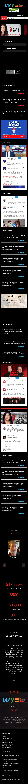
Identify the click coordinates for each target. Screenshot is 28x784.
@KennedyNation (15, 176)
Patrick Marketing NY (15, 779)
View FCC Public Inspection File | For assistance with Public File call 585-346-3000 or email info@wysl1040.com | (14, 720)
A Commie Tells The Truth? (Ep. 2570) (13, 90)
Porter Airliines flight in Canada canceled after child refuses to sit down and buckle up (13, 271)
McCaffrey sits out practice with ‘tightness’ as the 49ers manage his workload (12, 331)
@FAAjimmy (18, 168)
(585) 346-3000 (9, 750)
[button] (4, 565)
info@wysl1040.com (6, 772)
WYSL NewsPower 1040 (7, 744)
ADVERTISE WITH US (4, 18)
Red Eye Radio (10, 389)
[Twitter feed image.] (14, 404)
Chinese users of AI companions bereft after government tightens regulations (13, 342)
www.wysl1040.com (6, 757)
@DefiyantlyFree (21, 438)
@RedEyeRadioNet (17, 389)
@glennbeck (16, 207)
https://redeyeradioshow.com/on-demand (12, 397)
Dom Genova (14, 557)
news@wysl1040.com (7, 761)
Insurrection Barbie (11, 437)
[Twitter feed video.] (14, 225)
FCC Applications (19, 722)
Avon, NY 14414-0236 (7, 747)
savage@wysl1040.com (20, 768)
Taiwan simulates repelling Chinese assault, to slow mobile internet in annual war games (12, 259)
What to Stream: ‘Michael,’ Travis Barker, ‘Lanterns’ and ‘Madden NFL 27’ (13, 353)
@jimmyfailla (6, 176)
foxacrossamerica (11, 168)
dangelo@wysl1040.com (7, 765)
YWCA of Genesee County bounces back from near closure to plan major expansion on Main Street (14, 100)
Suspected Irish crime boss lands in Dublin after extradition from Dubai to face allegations (13, 283)
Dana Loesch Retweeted (10, 435)
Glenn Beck (9, 207)
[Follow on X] (13, 1)
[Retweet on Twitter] (5, 435)
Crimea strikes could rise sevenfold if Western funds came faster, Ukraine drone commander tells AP (13, 247)
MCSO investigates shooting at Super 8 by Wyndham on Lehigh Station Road (13, 112)
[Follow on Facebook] (15, 1)
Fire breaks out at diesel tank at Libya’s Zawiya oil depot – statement (13, 236)
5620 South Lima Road (7, 745)
